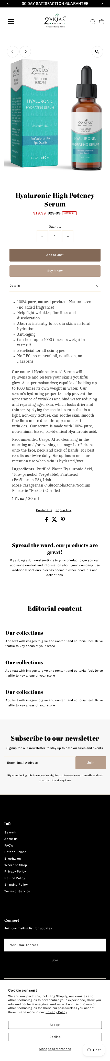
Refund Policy (14, 878)
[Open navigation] (16, 21)
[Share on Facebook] (47, 521)
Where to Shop (15, 865)
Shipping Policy (15, 884)
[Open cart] (101, 21)
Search (10, 832)
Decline (55, 1037)
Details (14, 285)
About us (10, 839)
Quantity (55, 226)
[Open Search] (93, 21)
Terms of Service (17, 891)
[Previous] (12, 51)
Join (90, 763)
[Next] (25, 51)
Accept (55, 1025)
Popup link (63, 510)
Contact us (44, 510)
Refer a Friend (15, 852)
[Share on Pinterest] (63, 521)
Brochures (12, 858)
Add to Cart (54, 255)
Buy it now (55, 271)
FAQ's (8, 845)
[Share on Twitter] (54, 521)
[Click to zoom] (97, 52)
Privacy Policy (56, 1012)
